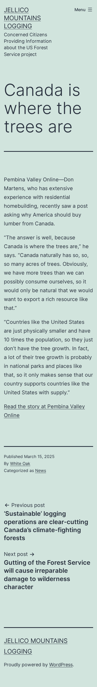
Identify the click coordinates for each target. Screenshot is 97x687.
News (40, 470)
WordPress (61, 664)
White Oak (20, 463)
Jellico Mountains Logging (22, 18)
